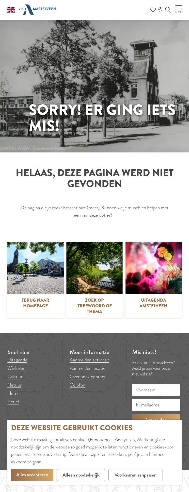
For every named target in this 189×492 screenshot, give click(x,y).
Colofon (77, 384)
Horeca (14, 393)
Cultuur (14, 376)
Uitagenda (17, 359)
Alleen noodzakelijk (81, 474)
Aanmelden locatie (87, 368)
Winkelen (16, 368)
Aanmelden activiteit (89, 359)
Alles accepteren (32, 474)
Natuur (14, 384)
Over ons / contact (88, 376)
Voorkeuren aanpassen (135, 474)
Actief (13, 401)
